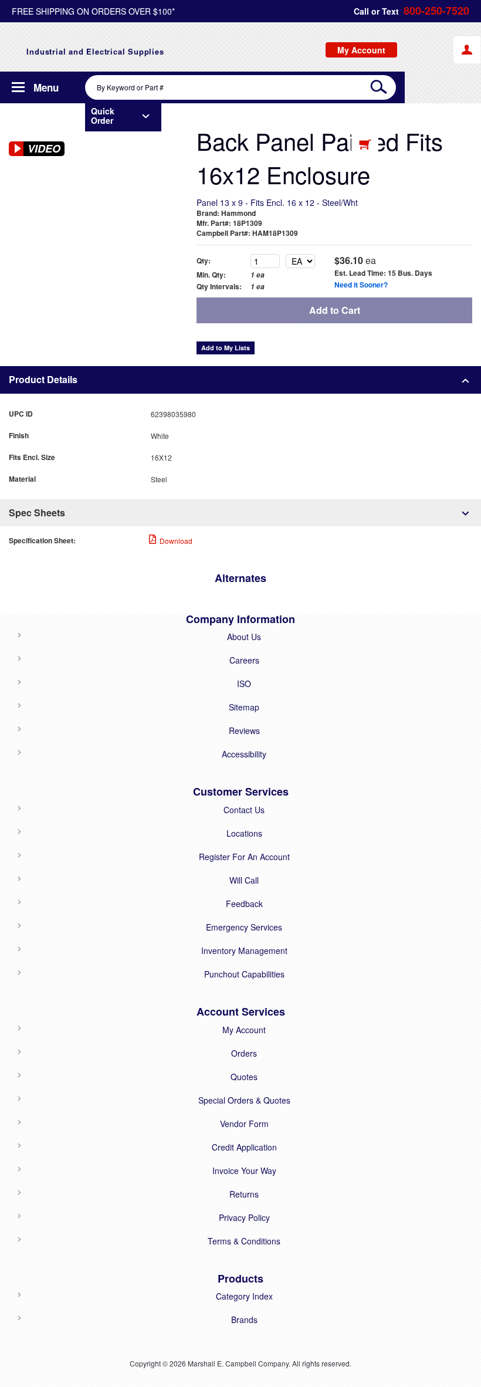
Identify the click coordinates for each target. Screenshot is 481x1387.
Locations (244, 833)
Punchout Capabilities (244, 974)
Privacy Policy (244, 1217)
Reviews (244, 730)
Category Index (244, 1296)
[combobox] (240, 87)
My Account (244, 1030)
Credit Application (244, 1147)
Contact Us (244, 810)
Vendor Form (244, 1123)
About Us (244, 636)
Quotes (244, 1076)
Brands (244, 1319)
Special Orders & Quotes (244, 1100)
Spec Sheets (37, 512)
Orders (244, 1053)
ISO (244, 683)
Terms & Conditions (244, 1241)
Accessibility (244, 754)
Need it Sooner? (361, 284)
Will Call (244, 880)
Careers (244, 660)
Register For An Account (244, 856)
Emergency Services (244, 927)
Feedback (244, 903)
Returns (244, 1194)
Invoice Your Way (244, 1170)
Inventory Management (244, 950)
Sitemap (244, 707)
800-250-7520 (436, 11)
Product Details (43, 379)
